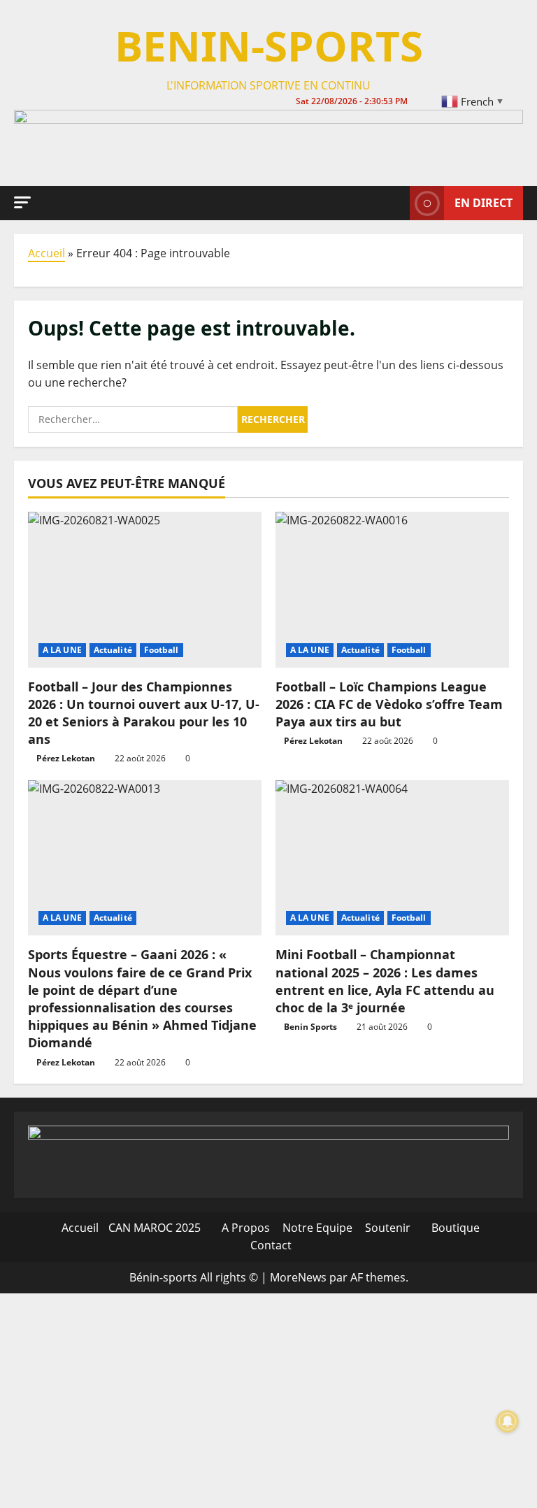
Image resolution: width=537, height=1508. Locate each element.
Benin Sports (310, 1027)
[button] (22, 202)
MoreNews (298, 1277)
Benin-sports (269, 45)
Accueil (46, 253)
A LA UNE (62, 650)
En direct (483, 202)
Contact (270, 1245)
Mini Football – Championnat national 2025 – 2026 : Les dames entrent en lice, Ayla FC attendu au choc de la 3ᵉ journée (384, 981)
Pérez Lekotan (65, 758)
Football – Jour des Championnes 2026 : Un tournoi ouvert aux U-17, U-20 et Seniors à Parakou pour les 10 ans (143, 713)
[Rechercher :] (133, 419)
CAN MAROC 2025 (154, 1227)
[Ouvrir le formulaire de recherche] (395, 202)
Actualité (113, 650)
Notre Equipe (316, 1227)
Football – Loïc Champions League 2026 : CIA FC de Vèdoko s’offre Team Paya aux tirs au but (389, 704)
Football (161, 650)
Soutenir (386, 1227)
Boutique (454, 1227)
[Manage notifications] (507, 1421)
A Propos (244, 1227)
